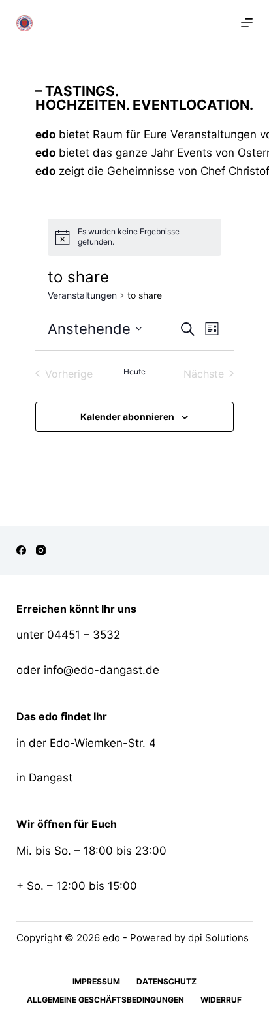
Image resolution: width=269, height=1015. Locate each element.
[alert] (146, 237)
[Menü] (247, 23)
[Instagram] (41, 550)
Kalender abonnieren (127, 416)
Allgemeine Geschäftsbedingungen (105, 1000)
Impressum (96, 981)
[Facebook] (21, 550)
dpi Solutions (218, 938)
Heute (134, 371)
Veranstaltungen (82, 295)
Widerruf (221, 1000)
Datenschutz (166, 981)
